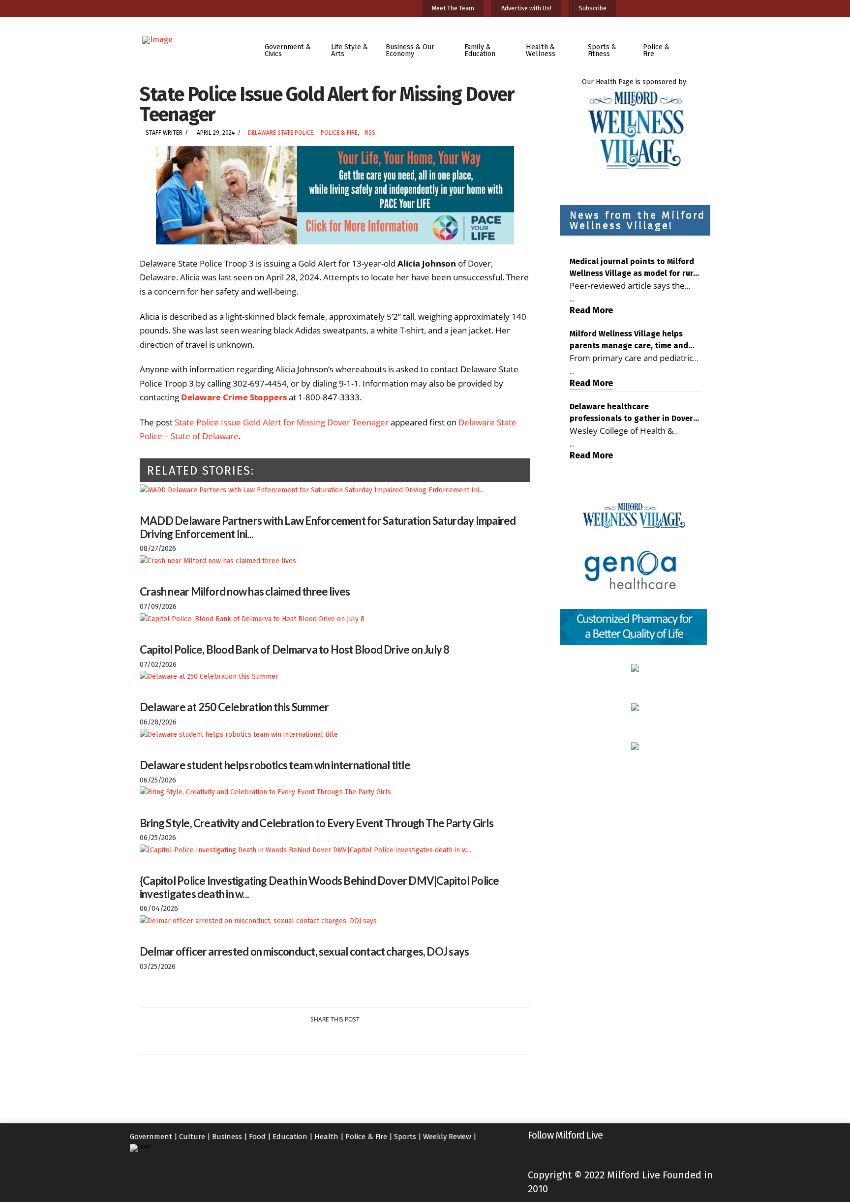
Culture (192, 1136)
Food (257, 1136)
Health (326, 1136)
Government (151, 1136)
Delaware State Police (280, 132)
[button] (702, 43)
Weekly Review (447, 1136)
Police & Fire (339, 132)
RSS (370, 132)
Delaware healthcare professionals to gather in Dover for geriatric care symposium (631, 413)
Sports (405, 1136)
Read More (591, 310)
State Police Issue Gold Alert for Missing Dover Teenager (282, 422)
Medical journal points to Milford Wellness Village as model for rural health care (635, 268)
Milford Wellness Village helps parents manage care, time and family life (629, 340)
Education (290, 1136)
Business (227, 1136)
